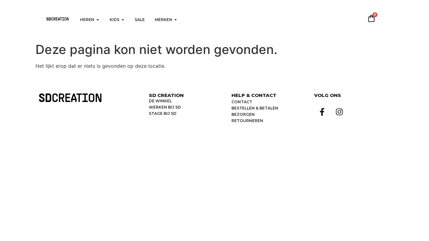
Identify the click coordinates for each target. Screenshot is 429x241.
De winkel (160, 101)
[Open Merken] (175, 20)
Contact (241, 101)
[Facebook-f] (322, 112)
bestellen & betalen (254, 108)
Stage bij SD (162, 113)
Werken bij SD (165, 107)
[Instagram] (339, 112)
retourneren (247, 120)
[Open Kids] (123, 20)
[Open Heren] (98, 20)
